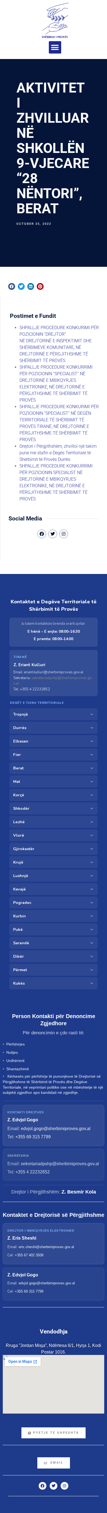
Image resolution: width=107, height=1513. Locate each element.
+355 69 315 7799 (33, 1136)
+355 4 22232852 (32, 1172)
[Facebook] (42, 1486)
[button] (55, 47)
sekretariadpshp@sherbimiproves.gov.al (60, 1163)
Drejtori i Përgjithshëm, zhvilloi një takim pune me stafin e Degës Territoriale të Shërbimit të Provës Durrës (58, 453)
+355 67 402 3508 (29, 1255)
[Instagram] (63, 533)
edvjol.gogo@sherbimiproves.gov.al (56, 1128)
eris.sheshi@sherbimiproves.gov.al (46, 1247)
